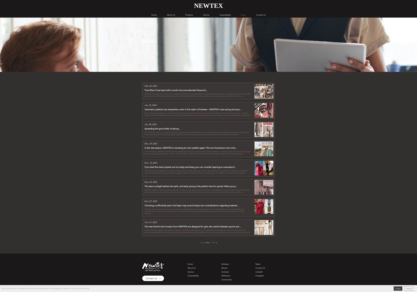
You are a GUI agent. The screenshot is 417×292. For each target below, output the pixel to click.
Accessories (226, 279)
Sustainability (225, 15)
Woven (224, 268)
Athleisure (225, 276)
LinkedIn (259, 272)
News (243, 15)
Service (206, 15)
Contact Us (261, 15)
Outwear (225, 272)
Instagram (259, 276)
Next (207, 242)
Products (189, 15)
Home (154, 15)
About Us (171, 15)
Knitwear (225, 264)
